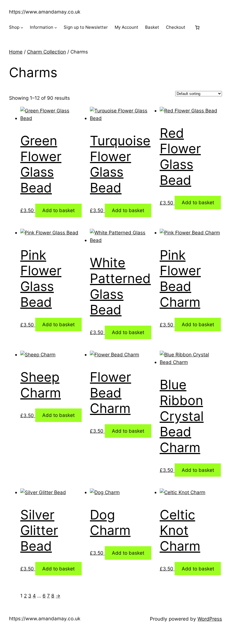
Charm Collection (46, 52)
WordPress (209, 619)
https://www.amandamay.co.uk (44, 12)
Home (16, 52)
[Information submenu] (55, 27)
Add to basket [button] (58, 210)
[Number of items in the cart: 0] (197, 27)
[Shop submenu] (22, 27)
